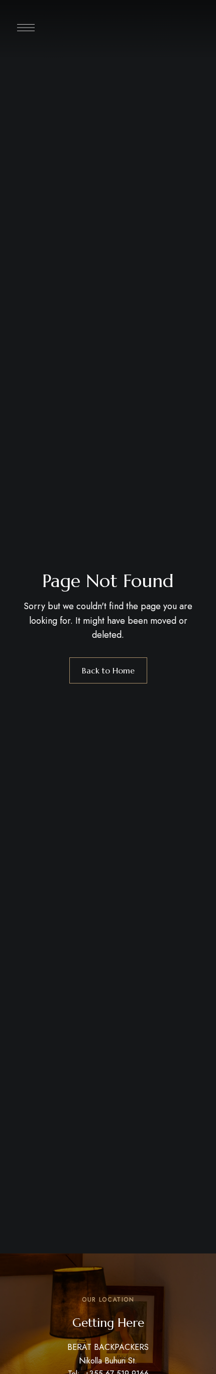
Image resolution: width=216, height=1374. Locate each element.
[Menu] (26, 27)
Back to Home (108, 670)
